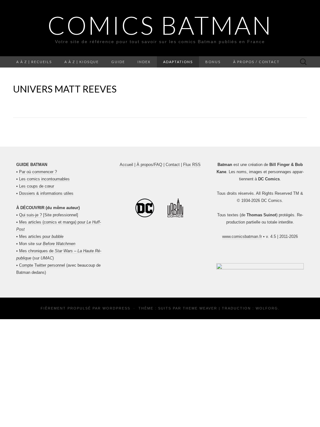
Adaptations (178, 62)
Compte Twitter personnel (42, 265)
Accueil (126, 164)
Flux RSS (192, 164)
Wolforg (267, 308)
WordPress (116, 308)
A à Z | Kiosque (81, 62)
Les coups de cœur (36, 186)
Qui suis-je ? (30, 215)
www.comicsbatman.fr (242, 236)
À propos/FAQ (149, 164)
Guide (118, 62)
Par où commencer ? (38, 171)
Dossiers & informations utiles (46, 193)
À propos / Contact (256, 62)
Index (144, 62)
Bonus (213, 62)
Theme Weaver (200, 308)
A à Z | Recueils (34, 62)
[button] (260, 267)
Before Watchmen (59, 243)
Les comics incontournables (44, 179)
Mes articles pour (41, 236)
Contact (173, 164)
